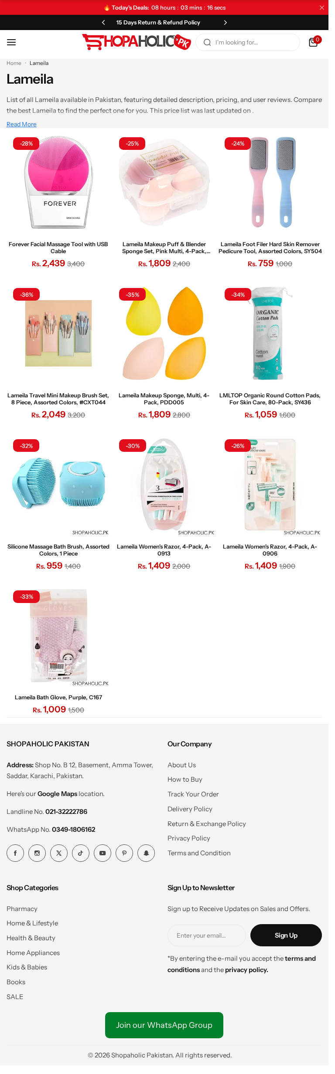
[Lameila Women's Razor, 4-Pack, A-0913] (164, 484)
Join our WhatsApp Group (164, 1025)
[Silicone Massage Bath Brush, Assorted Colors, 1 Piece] (58, 484)
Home (14, 63)
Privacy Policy (189, 838)
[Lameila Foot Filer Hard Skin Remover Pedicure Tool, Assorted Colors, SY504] (270, 182)
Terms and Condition (199, 853)
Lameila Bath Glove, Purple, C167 (58, 697)
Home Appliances (33, 953)
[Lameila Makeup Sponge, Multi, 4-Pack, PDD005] (164, 333)
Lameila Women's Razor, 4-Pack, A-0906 (270, 550)
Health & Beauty (31, 938)
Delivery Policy (190, 809)
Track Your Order (193, 794)
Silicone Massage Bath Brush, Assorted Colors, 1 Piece (58, 550)
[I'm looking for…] (207, 42)
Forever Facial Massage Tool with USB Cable (58, 247)
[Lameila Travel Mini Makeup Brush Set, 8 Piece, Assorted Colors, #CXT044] (58, 333)
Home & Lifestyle (32, 923)
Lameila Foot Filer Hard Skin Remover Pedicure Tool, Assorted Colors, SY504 (270, 247)
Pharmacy (22, 909)
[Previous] (103, 22)
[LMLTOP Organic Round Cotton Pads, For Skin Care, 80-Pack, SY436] (270, 333)
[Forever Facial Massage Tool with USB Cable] (58, 182)
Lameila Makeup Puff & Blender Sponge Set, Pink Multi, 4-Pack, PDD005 (164, 247)
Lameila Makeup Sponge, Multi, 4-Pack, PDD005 (164, 399)
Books (16, 982)
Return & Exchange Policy (207, 824)
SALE (15, 997)
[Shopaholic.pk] (136, 42)
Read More (22, 124)
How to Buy (185, 779)
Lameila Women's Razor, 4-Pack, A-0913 (164, 550)
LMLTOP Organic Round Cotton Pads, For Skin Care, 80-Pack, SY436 (270, 399)
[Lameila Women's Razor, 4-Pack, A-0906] (270, 484)
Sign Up (286, 935)
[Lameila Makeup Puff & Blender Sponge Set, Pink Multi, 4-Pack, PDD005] (164, 182)
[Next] (225, 22)
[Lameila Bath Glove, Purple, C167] (58, 636)
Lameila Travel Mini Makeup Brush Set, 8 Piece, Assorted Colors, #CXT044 (58, 399)
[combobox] (247, 42)
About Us (182, 765)
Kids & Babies (27, 967)
